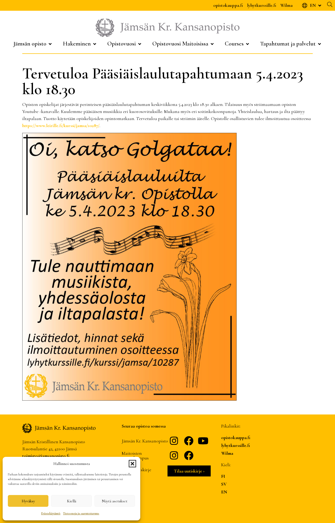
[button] (132, 463)
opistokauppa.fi (228, 5)
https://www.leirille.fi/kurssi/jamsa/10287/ (60, 125)
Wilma (286, 5)
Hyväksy (28, 501)
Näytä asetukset (114, 501)
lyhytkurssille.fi (261, 5)
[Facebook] (188, 441)
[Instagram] (174, 441)
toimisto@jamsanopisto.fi (45, 456)
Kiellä (71, 501)
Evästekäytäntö (50, 513)
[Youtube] (203, 441)
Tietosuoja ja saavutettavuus (81, 513)
